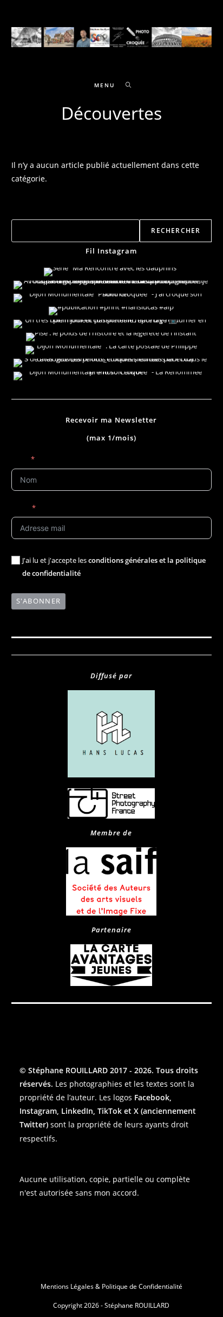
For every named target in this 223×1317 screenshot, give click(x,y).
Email (20, 507)
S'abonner (38, 601)
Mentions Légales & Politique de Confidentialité (111, 1286)
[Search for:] (124, 85)
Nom (19, 459)
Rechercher (29, 213)
